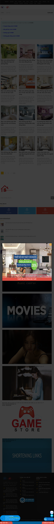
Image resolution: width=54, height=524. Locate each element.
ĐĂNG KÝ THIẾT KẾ (48, 522)
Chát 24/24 (50, 519)
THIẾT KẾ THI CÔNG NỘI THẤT (26, 279)
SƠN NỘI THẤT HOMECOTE (14, 517)
